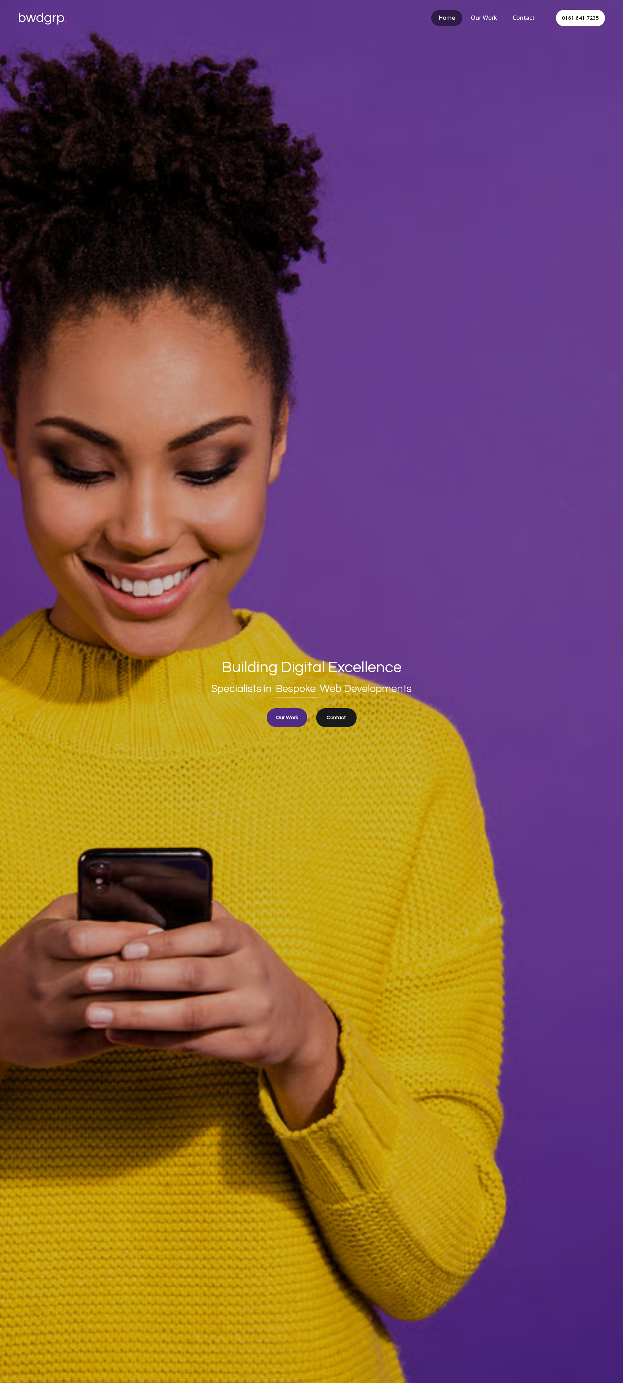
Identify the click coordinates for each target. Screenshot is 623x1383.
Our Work (484, 18)
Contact (524, 18)
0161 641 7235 (580, 17)
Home (446, 18)
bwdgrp (42, 18)
